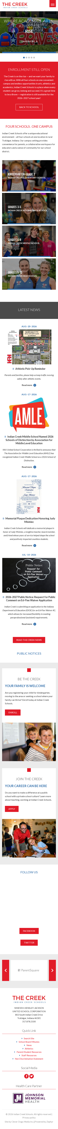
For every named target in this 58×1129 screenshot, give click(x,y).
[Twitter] (31, 1076)
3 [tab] (29, 57)
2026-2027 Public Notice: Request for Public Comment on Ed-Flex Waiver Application (30, 598)
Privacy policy (29, 1117)
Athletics (29, 1048)
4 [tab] (31, 57)
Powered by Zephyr (44, 1121)
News (29, 1045)
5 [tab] (34, 57)
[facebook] (26, 1076)
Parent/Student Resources (29, 1052)
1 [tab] (24, 57)
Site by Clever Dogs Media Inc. (19, 1121)
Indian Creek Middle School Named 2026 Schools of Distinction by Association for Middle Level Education (29, 440)
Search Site (29, 1038)
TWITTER (29, 942)
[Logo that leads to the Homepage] (29, 999)
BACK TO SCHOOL (29, 107)
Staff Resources (29, 1055)
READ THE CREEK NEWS (29, 640)
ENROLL (12, 712)
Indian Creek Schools (23, 1114)
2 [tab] (26, 57)
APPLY (11, 808)
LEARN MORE (28, 41)
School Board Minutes (29, 1042)
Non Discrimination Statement (29, 1058)
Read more (27, 385)
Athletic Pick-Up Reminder (30, 368)
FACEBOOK (29, 930)
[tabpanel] (29, 32)
